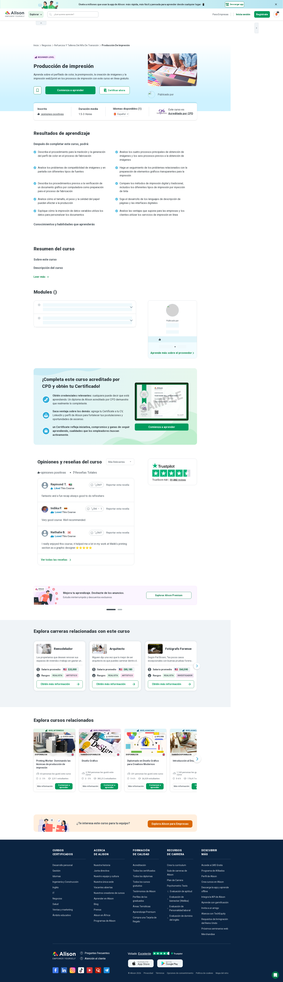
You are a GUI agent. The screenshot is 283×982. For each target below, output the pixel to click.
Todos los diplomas (143, 876)
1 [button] (109, 612)
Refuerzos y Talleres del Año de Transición (76, 45)
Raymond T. (58, 484)
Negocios (46, 45)
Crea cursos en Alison (212, 882)
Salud (55, 904)
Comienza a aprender (70, 90)
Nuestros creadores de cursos (109, 893)
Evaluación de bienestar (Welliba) (179, 899)
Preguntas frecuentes (97, 953)
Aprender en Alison (104, 898)
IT (54, 893)
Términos (160, 973)
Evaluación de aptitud (181, 891)
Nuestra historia (102, 865)
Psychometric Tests (177, 885)
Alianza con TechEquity (213, 913)
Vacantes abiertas (103, 887)
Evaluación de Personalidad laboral (179, 908)
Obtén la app (158, 595)
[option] (115, 595)
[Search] (50, 14)
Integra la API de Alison (213, 897)
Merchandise (208, 934)
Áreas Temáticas (142, 906)
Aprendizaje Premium (144, 912)
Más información (45, 786)
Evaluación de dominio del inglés (181, 918)
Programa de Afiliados (213, 870)
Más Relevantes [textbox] (116, 462)
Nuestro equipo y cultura (106, 876)
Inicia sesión (243, 14)
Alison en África (102, 915)
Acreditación (139, 865)
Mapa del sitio (222, 973)
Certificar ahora (116, 90)
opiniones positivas (52, 114)
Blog (96, 904)
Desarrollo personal (63, 865)
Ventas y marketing (63, 909)
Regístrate (262, 14)
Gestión (56, 870)
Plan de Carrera (175, 880)
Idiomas (57, 876)
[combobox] (120, 462)
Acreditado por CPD (180, 113)
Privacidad (148, 973)
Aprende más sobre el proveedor (171, 352)
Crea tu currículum (176, 865)
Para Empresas (220, 14)
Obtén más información (55, 684)
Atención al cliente (95, 958)
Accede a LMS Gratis (212, 865)
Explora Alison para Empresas (170, 823)
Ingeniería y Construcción (65, 882)
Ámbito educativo (62, 915)
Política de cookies (204, 973)
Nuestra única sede (104, 882)
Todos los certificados (144, 870)
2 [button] (117, 612)
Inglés (56, 887)
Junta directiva (101, 870)
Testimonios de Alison (144, 891)
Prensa (97, 909)
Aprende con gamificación (214, 902)
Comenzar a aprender (64, 786)
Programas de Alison (104, 920)
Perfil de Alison (209, 876)
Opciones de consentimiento (180, 973)
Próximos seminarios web (214, 928)
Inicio (36, 45)
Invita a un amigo (210, 908)
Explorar (34, 14)
